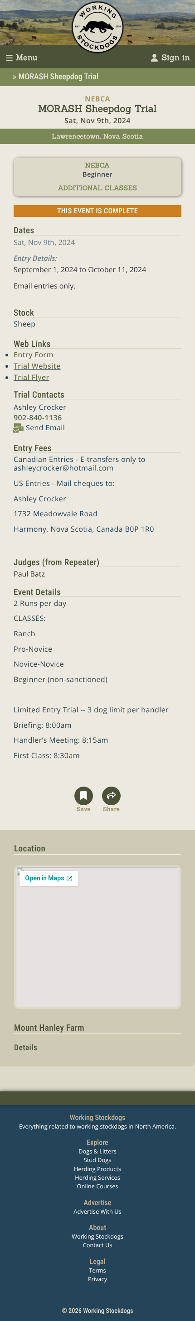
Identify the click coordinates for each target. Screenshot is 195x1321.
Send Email (45, 427)
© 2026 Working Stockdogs (97, 1311)
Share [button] (111, 808)
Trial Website (37, 366)
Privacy (97, 1279)
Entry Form (34, 355)
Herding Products (97, 1169)
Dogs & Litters (97, 1151)
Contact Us (97, 1245)
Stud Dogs (98, 1160)
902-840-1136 (38, 418)
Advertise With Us (97, 1211)
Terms (97, 1270)
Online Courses (97, 1186)
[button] (83, 800)
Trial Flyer (31, 377)
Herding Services (97, 1177)
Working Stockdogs (97, 1236)
